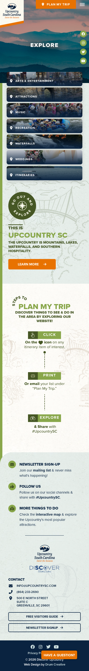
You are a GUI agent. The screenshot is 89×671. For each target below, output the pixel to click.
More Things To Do (38, 508)
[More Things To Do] (12, 508)
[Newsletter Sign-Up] (12, 464)
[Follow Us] (12, 486)
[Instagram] (83, 43)
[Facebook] (83, 34)
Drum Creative (55, 664)
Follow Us (30, 486)
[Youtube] (83, 61)
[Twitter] (83, 52)
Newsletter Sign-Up (39, 464)
